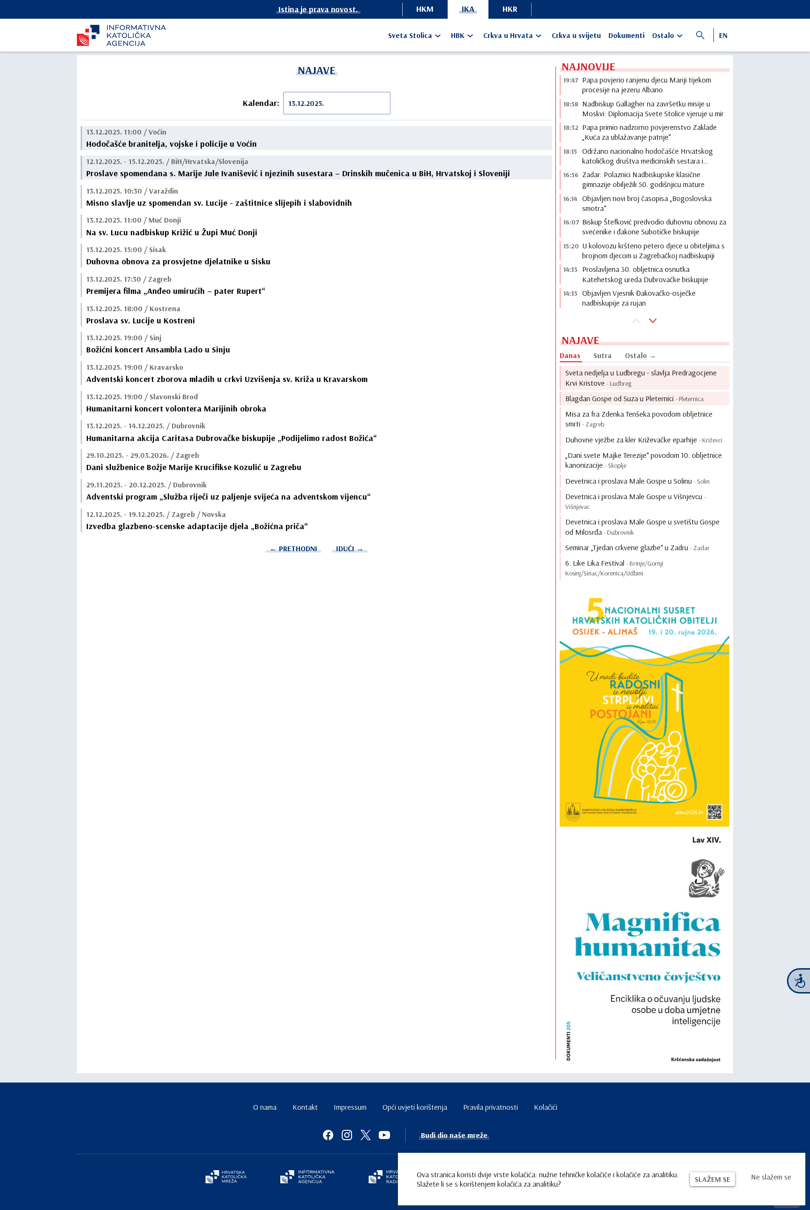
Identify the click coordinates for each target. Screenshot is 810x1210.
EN (723, 35)
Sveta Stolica (410, 35)
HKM (425, 8)
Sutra (602, 355)
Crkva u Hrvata (508, 35)
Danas (570, 355)
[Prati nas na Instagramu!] (346, 1135)
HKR (510, 8)
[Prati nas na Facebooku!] (328, 1135)
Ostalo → (640, 355)
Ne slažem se (771, 1176)
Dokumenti (626, 35)
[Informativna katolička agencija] (307, 1177)
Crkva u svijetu (576, 35)
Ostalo (663, 35)
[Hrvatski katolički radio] (390, 1177)
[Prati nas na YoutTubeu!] (384, 1135)
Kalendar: (261, 102)
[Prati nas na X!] (365, 1135)
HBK (458, 35)
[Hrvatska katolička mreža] (226, 1177)
